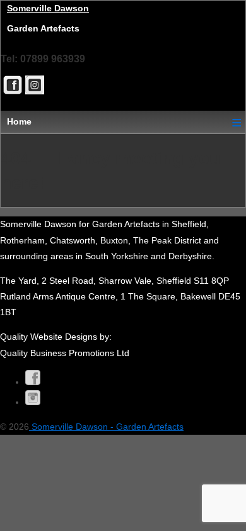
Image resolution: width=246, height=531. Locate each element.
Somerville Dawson (48, 8)
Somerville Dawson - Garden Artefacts (106, 427)
